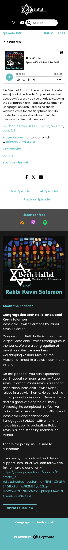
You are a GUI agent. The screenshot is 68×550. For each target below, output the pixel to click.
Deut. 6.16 (57, 126)
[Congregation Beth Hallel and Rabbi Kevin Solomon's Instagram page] (13, 23)
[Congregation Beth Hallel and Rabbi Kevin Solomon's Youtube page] (20, 23)
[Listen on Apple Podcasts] (33, 222)
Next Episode (20, 191)
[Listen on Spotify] (45, 222)
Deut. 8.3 (27, 126)
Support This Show (19, 508)
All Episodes (49, 191)
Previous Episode (37, 199)
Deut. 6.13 (9, 131)
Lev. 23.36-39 (11, 126)
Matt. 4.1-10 (42, 126)
